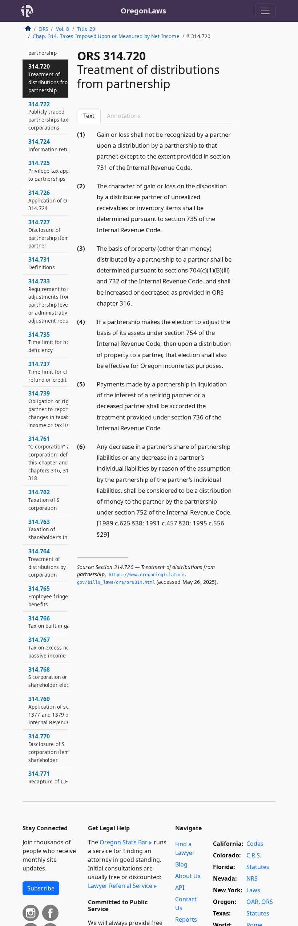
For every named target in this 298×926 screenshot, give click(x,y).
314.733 (56, 300)
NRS (252, 878)
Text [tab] (88, 116)
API (179, 888)
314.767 (49, 647)
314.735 (56, 342)
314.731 (41, 263)
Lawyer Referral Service (120, 886)
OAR (252, 902)
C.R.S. (253, 855)
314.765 (48, 596)
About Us (188, 876)
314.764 (49, 562)
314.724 (51, 145)
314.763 (54, 529)
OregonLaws (143, 11)
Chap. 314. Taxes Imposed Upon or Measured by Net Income (106, 36)
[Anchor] (196, 167)
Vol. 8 (62, 28)
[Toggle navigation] (265, 11)
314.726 (50, 200)
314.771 (50, 781)
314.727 (53, 233)
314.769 (56, 710)
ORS (43, 28)
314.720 (50, 77)
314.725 (56, 170)
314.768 (54, 677)
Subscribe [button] (41, 888)
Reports (186, 919)
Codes (254, 844)
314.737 (56, 371)
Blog (181, 864)
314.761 (57, 458)
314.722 (54, 115)
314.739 (54, 408)
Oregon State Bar (124, 842)
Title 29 (86, 28)
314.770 (53, 747)
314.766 (51, 622)
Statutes (257, 867)
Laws (253, 890)
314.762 (43, 499)
